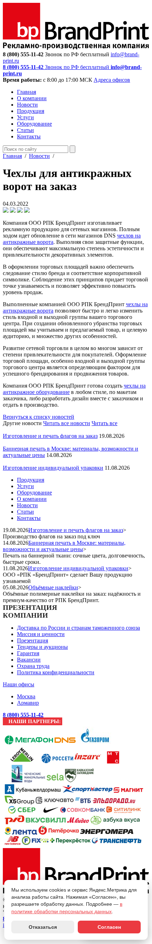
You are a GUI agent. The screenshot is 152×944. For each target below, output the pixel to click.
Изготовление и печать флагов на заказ (50, 436)
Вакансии (29, 660)
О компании (32, 98)
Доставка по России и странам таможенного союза (78, 628)
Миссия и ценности (41, 634)
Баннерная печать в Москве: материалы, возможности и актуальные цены (64, 546)
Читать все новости (66, 423)
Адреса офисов (112, 80)
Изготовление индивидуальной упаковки (53, 468)
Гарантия (28, 653)
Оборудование (34, 124)
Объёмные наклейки (53, 587)
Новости (27, 105)
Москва (26, 696)
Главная (26, 92)
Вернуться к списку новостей (38, 417)
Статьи (25, 130)
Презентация (32, 640)
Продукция (30, 111)
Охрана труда (33, 666)
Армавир (28, 703)
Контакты (29, 136)
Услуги (25, 117)
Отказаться (43, 927)
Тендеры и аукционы (42, 647)
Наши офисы (18, 684)
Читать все (104, 423)
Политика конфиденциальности (55, 672)
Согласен (109, 927)
